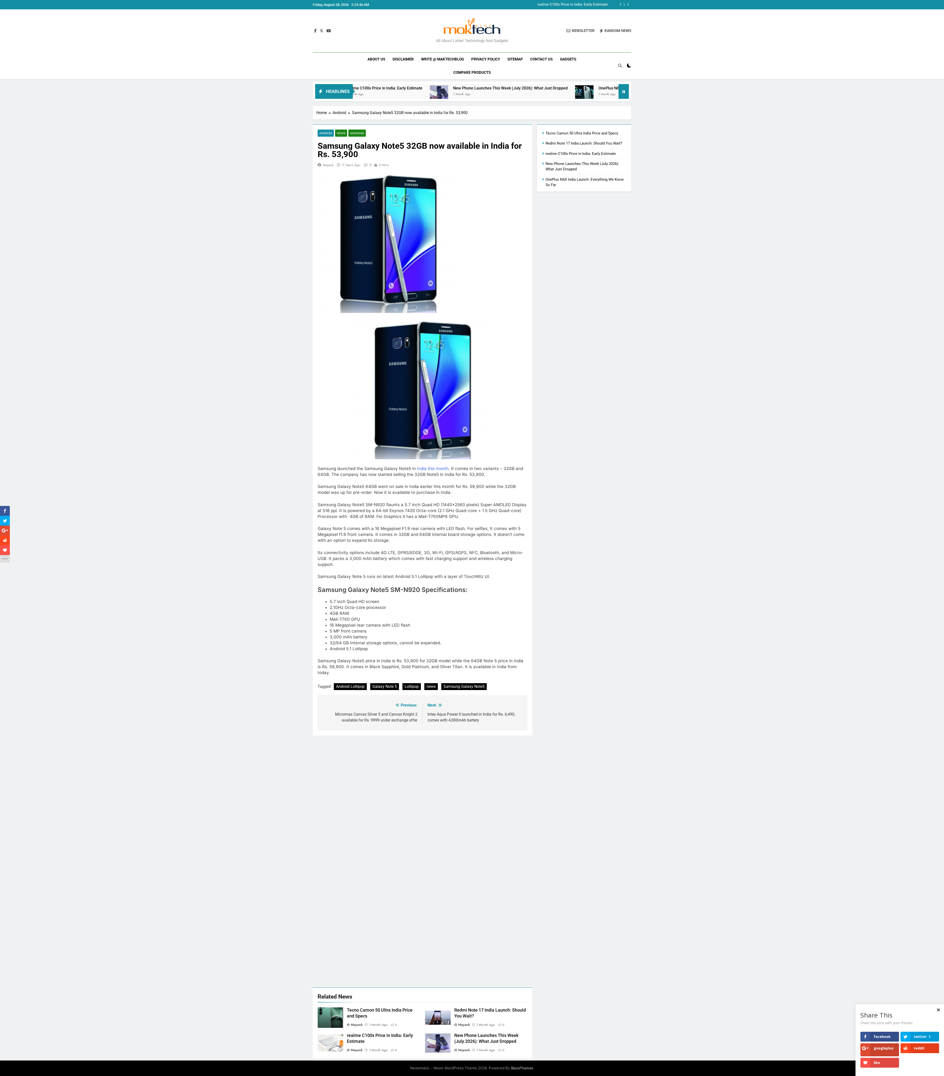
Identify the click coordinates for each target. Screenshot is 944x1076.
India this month (433, 468)
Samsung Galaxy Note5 (464, 686)
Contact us (541, 59)
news (431, 686)
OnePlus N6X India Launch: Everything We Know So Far (580, 88)
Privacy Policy (485, 59)
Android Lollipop (350, 686)
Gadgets (568, 59)
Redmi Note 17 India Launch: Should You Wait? (584, 143)
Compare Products (472, 72)
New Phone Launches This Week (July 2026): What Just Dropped (555, 5)
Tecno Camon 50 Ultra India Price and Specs (582, 133)
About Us (376, 59)
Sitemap (515, 59)
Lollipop (412, 686)
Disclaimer (403, 59)
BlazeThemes (522, 1068)
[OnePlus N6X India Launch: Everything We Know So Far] (517, 94)
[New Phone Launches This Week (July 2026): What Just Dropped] (372, 94)
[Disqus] (422, 797)
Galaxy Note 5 (384, 686)
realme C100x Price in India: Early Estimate (581, 153)
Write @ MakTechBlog (442, 59)
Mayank (328, 164)
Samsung (357, 133)
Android (325, 133)
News (341, 133)
